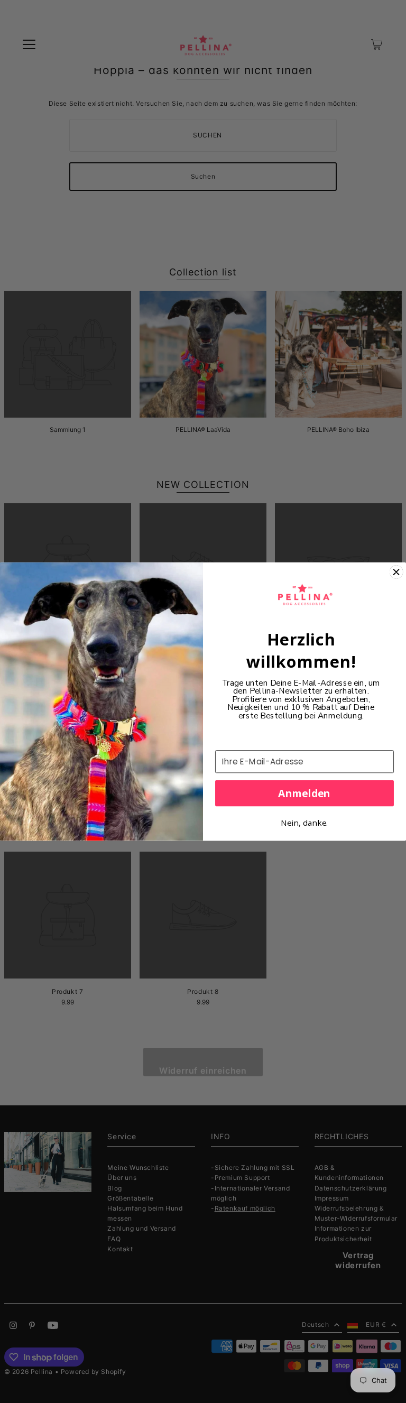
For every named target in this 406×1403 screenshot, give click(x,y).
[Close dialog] (396, 572)
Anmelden (304, 793)
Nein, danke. (304, 822)
